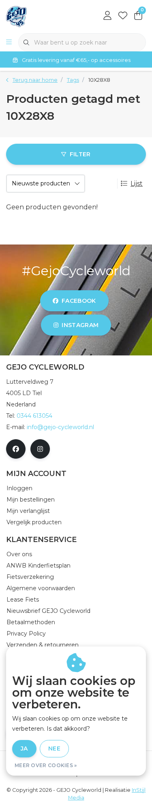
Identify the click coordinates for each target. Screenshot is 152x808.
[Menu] (9, 42)
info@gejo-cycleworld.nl (60, 427)
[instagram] (40, 449)
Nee (54, 748)
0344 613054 (34, 415)
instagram (80, 325)
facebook (79, 300)
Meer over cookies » (46, 765)
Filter (80, 154)
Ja (24, 748)
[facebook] (16, 449)
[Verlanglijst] (123, 16)
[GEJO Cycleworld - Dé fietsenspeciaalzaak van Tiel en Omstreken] (16, 16)
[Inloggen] (107, 16)
